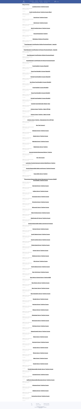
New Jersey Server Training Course (40, 288)
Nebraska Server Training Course (40, 141)
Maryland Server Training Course (40, 185)
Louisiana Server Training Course (40, 6)
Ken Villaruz (30, 13)
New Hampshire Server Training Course (40, 293)
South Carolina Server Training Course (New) (40, 12)
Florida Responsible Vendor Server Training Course (40, 369)
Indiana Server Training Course (40, 191)
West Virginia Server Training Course (40, 212)
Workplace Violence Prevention (35, 2)
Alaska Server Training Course (40, 136)
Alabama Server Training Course (40, 390)
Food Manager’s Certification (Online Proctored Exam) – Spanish (40, 44)
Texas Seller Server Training (40, 173)
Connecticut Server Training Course (40, 396)
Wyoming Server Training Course (40, 202)
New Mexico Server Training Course (40, 282)
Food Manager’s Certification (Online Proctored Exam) (40, 55)
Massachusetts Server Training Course (40, 331)
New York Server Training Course (40, 272)
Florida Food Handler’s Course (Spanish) (40, 76)
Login (58, 1)
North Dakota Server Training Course (40, 266)
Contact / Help (37, 403)
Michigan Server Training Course (40, 326)
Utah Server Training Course (40, 22)
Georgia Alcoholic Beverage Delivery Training (40, 152)
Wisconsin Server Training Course (40, 207)
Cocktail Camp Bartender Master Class (40, 103)
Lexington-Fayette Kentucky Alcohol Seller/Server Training (40, 163)
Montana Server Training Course (40, 304)
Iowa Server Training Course (41, 17)
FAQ (31, 403)
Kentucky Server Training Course (40, 342)
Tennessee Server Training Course (40, 196)
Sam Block (30, 105)
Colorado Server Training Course (40, 374)
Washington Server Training (40, 146)
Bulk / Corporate (46, 2)
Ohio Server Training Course (40, 261)
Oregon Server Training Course (40, 250)
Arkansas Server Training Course (40, 385)
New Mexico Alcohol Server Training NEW (40, 277)
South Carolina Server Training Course (40, 239)
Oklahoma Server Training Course (40, 256)
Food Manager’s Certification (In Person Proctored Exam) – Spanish (40, 49)
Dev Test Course (40, 157)
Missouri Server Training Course (40, 309)
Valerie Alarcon (30, 164)
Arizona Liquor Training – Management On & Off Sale (40, 120)
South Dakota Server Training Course (40, 234)
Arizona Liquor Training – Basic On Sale (40, 114)
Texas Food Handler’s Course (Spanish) (40, 71)
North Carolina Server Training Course (40, 28)
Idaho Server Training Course (40, 358)
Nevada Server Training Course (40, 299)
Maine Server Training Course (40, 336)
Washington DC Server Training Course (40, 218)
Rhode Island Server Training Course (40, 245)
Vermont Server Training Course (40, 229)
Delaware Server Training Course (40, 130)
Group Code (41, 2)
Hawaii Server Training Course (40, 363)
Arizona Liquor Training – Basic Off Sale (40, 109)
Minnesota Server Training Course (40, 320)
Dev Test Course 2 (40, 125)
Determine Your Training (46, 403)
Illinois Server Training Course (40, 353)
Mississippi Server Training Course (40, 315)
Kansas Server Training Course (40, 347)
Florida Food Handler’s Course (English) (40, 98)
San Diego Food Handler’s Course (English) (40, 82)
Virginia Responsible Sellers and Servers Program (40, 223)
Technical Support (30, 8)
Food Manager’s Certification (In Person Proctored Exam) (40, 60)
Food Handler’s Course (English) (40, 87)
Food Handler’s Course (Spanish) (40, 66)
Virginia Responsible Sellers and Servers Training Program (40, 168)
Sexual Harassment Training (41, 33)
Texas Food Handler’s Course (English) (40, 93)
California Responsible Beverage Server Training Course (40, 380)
